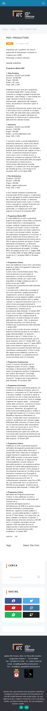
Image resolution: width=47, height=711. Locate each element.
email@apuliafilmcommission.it (25, 664)
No (27, 707)
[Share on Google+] (31, 551)
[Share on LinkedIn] (35, 551)
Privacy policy (30, 704)
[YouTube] (13, 608)
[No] (44, 700)
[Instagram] (31, 608)
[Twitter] (31, 601)
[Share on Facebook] (25, 551)
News (13, 29)
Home (5, 29)
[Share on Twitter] (28, 551)
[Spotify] (13, 615)
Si (21, 707)
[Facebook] (13, 601)
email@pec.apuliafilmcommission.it (26, 666)
